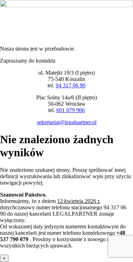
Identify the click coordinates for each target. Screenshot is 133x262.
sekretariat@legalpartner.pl (66, 122)
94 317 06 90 (70, 85)
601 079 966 (70, 110)
